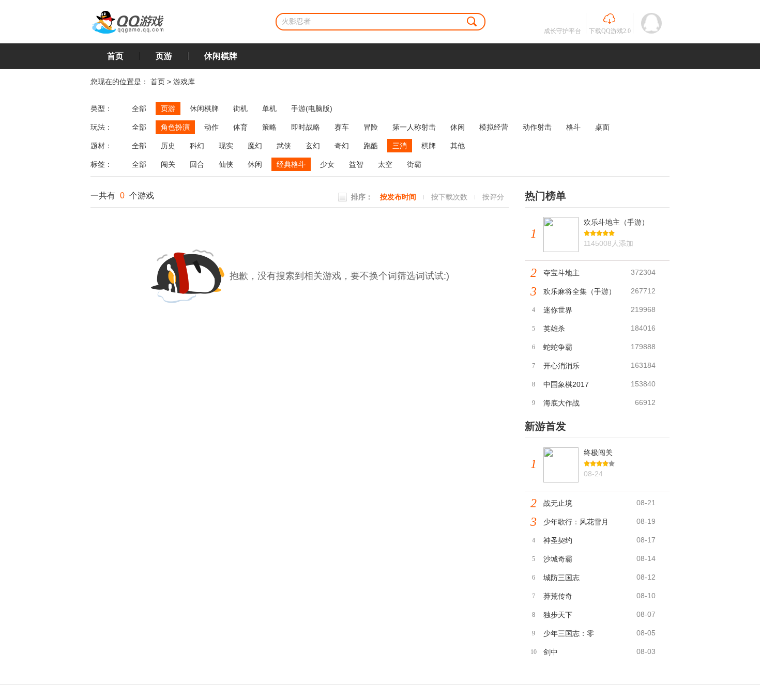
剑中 (550, 652)
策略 (269, 127)
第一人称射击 (414, 127)
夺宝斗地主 (561, 273)
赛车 (342, 127)
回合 (197, 164)
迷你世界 (557, 310)
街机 (240, 108)
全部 (139, 108)
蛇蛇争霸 (557, 347)
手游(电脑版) (311, 108)
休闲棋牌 (220, 56)
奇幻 (342, 146)
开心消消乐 (561, 366)
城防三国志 (561, 577)
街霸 (414, 164)
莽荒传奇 (557, 596)
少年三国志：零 (568, 633)
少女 (327, 164)
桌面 (602, 127)
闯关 (168, 164)
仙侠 (226, 164)
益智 (356, 164)
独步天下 (557, 615)
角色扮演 (175, 127)
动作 (211, 127)
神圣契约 (557, 540)
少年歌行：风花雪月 (576, 522)
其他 (457, 146)
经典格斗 (291, 164)
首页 (115, 56)
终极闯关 (598, 452)
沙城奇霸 (557, 559)
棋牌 (428, 146)
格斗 (573, 127)
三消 (399, 146)
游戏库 (184, 81)
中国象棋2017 (566, 384)
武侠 (284, 146)
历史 (168, 146)
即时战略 (305, 127)
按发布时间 (398, 197)
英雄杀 (554, 328)
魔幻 (255, 146)
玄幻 (313, 146)
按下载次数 (449, 197)
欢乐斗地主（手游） (616, 222)
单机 (269, 108)
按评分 (493, 197)
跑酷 (370, 146)
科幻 (197, 146)
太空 (385, 164)
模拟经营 (493, 127)
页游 (164, 56)
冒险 (370, 127)
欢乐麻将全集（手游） (579, 291)
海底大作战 (561, 403)
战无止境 (557, 503)
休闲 (457, 127)
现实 (226, 146)
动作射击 (537, 127)
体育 (240, 127)
